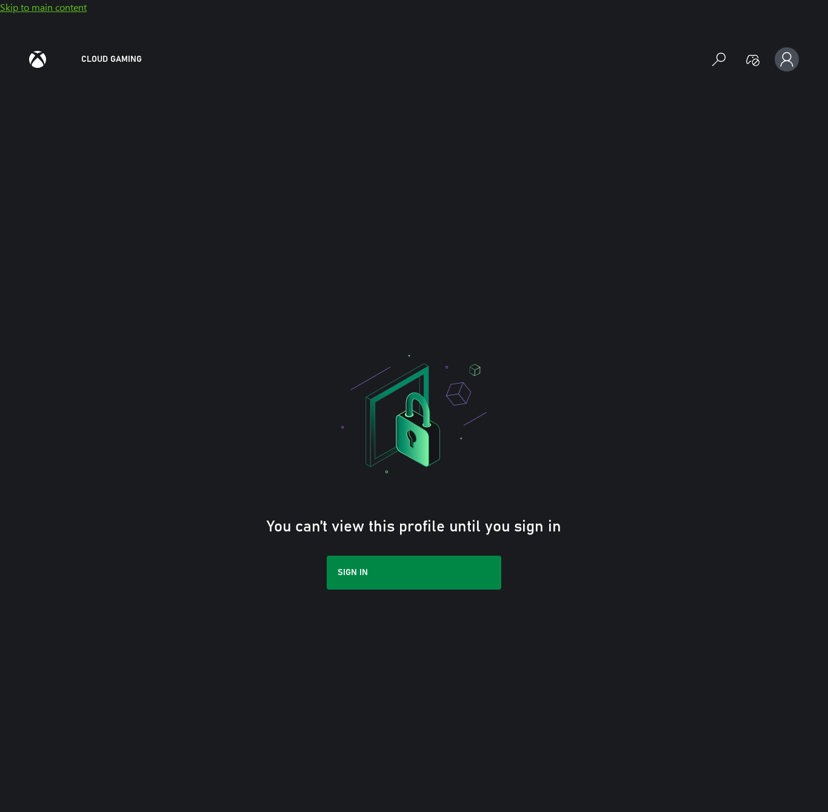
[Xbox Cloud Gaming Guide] (37, 59)
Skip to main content (43, 7)
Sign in (353, 572)
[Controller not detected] (753, 59)
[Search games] (719, 59)
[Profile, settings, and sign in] (787, 59)
